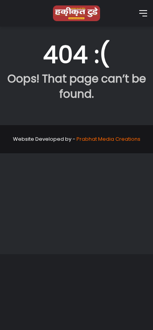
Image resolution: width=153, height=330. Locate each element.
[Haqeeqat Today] (76, 13)
